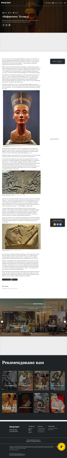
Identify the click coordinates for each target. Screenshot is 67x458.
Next (65, 322)
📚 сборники (31, 428)
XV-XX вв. (22, 371)
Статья (4, 12)
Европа (6, 371)
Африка (7, 312)
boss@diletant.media (17, 454)
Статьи (4, 312)
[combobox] (60, 61)
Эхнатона (30, 152)
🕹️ (60, 2)
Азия (55, 371)
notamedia (24, 448)
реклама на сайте (51, 429)
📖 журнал (30, 432)
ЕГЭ (37, 312)
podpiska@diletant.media (41, 429)
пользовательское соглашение (53, 428)
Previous (2, 322)
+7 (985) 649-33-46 (22, 454)
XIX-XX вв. (9, 371)
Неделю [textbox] (59, 61)
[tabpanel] (18, 321)
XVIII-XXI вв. (58, 371)
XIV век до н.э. (11, 312)
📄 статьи (30, 429)
